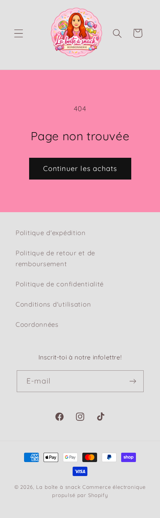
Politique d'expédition (51, 232)
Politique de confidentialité (60, 284)
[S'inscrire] (133, 381)
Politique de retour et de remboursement (55, 258)
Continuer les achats (80, 168)
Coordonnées (37, 324)
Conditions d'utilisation (53, 304)
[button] (19, 33)
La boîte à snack (58, 487)
